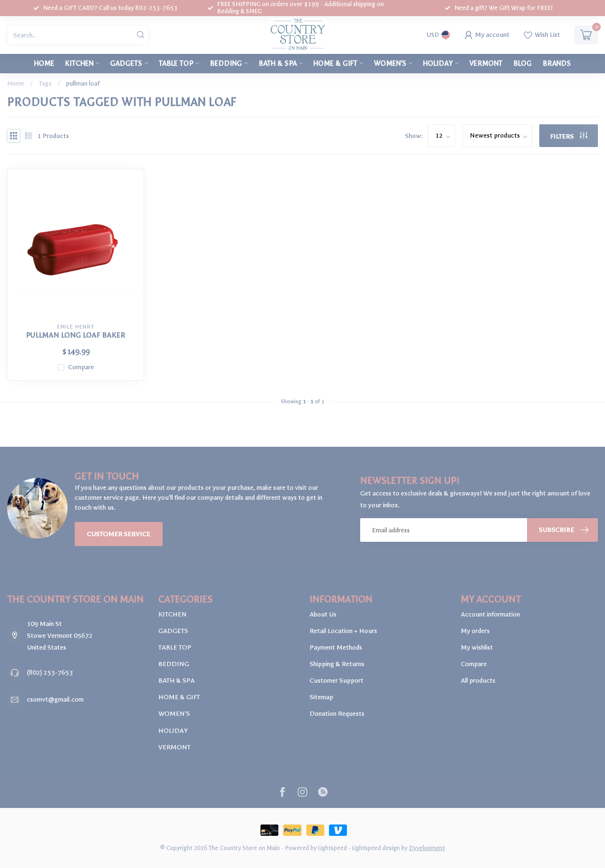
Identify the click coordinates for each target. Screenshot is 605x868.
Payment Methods (336, 647)
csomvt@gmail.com (55, 699)
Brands (557, 63)
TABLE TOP (176, 63)
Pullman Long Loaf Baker (75, 335)
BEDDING (226, 63)
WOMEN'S (390, 63)
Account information (490, 614)
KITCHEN (79, 63)
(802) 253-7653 (50, 672)
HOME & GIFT (335, 63)
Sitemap (321, 697)
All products (478, 681)
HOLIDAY (438, 63)
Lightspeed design (376, 847)
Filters (562, 136)
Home (44, 63)
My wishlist (477, 647)
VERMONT (485, 63)
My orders (475, 631)
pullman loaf (83, 83)
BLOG (522, 63)
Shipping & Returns (337, 664)
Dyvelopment (427, 847)
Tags (45, 83)
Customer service (118, 534)
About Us (323, 614)
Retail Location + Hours (343, 631)
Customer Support (336, 681)
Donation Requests (337, 714)
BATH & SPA (278, 63)
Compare (81, 367)
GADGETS (126, 63)
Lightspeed (332, 847)
